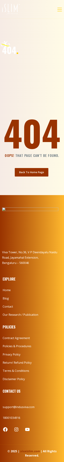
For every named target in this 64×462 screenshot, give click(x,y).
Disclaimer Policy (14, 379)
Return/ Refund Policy (17, 363)
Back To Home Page (31, 172)
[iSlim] (11, 9)
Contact (8, 306)
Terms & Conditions (16, 371)
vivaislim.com (30, 451)
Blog (6, 298)
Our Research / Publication (20, 315)
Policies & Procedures (17, 346)
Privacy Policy (11, 354)
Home (7, 290)
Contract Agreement (16, 338)
